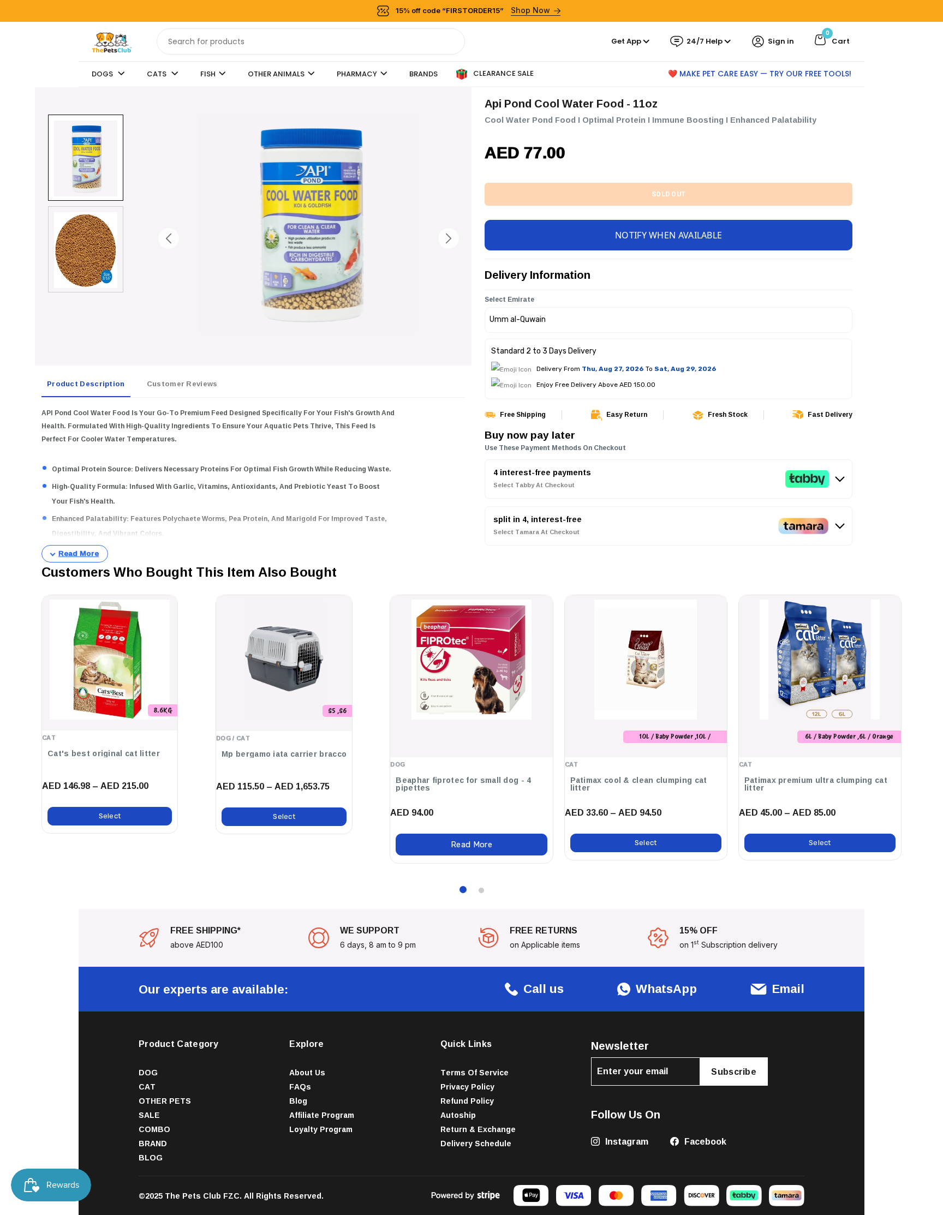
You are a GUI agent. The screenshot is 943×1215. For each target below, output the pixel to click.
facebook (704, 1141)
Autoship (458, 1115)
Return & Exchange (478, 1129)
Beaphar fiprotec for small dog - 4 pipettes (463, 784)
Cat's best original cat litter (103, 753)
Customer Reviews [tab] (182, 383)
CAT (147, 1086)
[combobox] (311, 41)
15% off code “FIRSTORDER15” (473, 10)
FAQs (300, 1086)
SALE (149, 1115)
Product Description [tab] (86, 383)
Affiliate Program (321, 1115)
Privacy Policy (467, 1086)
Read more (471, 844)
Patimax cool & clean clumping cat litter (638, 784)
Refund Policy (467, 1100)
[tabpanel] (253, 484)
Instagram (625, 1141)
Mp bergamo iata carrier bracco (284, 754)
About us (307, 1072)
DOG (148, 1072)
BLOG (151, 1157)
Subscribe (733, 1071)
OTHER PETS (165, 1100)
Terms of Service (474, 1072)
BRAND (153, 1143)
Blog (298, 1100)
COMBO (154, 1129)
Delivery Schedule (475, 1143)
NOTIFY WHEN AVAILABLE (668, 235)
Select (110, 816)
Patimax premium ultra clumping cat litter (815, 784)
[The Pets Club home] (112, 40)
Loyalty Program (321, 1129)
